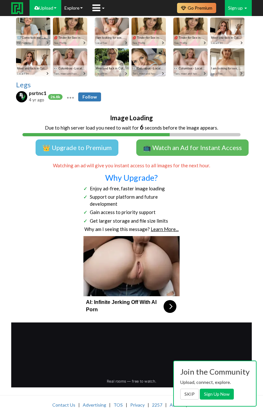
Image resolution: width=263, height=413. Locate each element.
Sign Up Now (217, 394)
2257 (157, 405)
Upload (46, 8)
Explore (72, 8)
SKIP (189, 394)
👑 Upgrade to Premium (77, 147)
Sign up (236, 8)
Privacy (137, 405)
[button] (70, 96)
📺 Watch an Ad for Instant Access (192, 147)
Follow (89, 96)
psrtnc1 (38, 93)
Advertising (94, 405)
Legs (23, 84)
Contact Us (63, 405)
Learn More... (165, 229)
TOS (118, 405)
